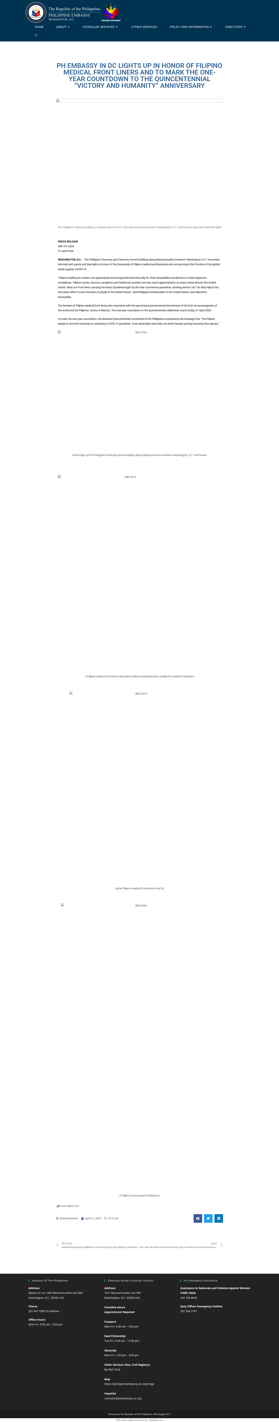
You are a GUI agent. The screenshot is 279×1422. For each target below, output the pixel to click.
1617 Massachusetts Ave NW (122, 1293)
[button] (198, 1218)
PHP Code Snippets (125, 1420)
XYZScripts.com (156, 1420)
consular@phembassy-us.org (122, 1398)
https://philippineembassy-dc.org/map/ (129, 1384)
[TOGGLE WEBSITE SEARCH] (36, 35)
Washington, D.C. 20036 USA (46, 1298)
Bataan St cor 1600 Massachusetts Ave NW (55, 1293)
